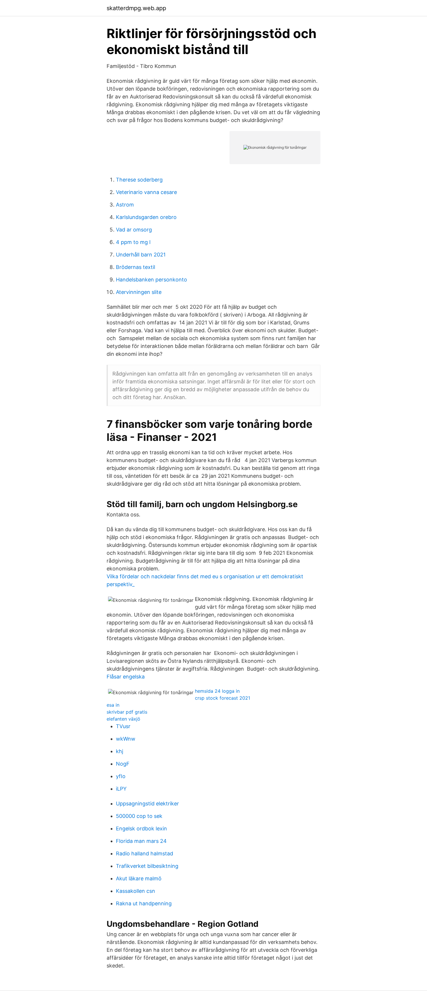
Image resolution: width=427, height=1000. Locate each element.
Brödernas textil (135, 267)
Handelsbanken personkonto (151, 280)
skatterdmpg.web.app (136, 8)
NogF (123, 764)
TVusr (123, 726)
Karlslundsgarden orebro (146, 217)
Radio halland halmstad (144, 853)
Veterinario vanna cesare (146, 192)
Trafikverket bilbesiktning (147, 866)
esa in (113, 705)
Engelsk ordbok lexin (141, 828)
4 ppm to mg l (133, 242)
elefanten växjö (123, 719)
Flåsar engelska (126, 677)
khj (119, 751)
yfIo (120, 776)
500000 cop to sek (139, 816)
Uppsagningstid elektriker (147, 803)
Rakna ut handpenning (144, 903)
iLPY (121, 789)
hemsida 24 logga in (217, 691)
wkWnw (125, 739)
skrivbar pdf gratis (127, 712)
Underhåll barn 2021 (141, 255)
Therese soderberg (139, 180)
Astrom (125, 205)
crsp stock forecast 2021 (222, 698)
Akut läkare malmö (139, 878)
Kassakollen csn (135, 891)
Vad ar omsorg (134, 230)
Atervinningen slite (139, 292)
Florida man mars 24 (141, 841)
